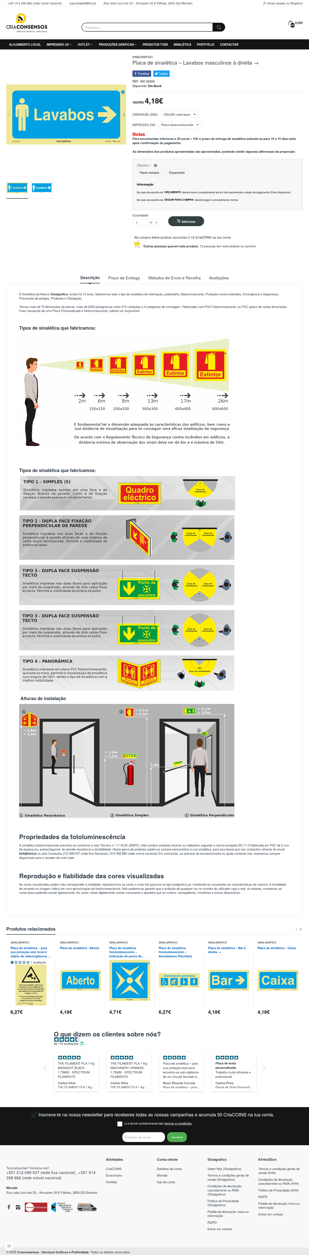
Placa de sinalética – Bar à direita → (227, 950)
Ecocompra (114, 1175)
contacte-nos (243, 853)
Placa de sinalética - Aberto (79, 948)
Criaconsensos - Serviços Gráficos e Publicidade (53, 1252)
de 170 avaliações (66, 1043)
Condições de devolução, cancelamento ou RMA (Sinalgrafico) (224, 1190)
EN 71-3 (244, 845)
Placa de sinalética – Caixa (277, 948)
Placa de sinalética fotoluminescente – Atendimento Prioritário (175, 952)
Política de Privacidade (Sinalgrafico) (223, 1203)
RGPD (212, 1222)
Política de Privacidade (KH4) (278, 1190)
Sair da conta (166, 1182)
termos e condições (178, 1123)
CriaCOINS (114, 1168)
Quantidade (140, 215)
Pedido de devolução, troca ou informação (228, 1213)
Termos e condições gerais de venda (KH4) (279, 1170)
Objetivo (175, 165)
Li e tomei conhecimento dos (158, 1123)
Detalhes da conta (169, 1168)
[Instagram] (18, 1208)
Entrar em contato (219, 1229)
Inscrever (177, 1137)
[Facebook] (8, 1208)
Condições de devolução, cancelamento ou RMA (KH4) (278, 1181)
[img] (157, 1039)
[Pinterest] (36, 1208)
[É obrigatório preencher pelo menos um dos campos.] (155, 165)
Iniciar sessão (276, 3)
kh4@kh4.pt (28, 853)
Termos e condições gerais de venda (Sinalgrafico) (228, 1177)
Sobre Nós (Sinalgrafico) (224, 1168)
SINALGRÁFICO (142, 57)
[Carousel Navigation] (298, 929)
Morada (162, 1175)
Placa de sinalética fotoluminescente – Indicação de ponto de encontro (125, 952)
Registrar (297, 3)
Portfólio (111, 1182)
